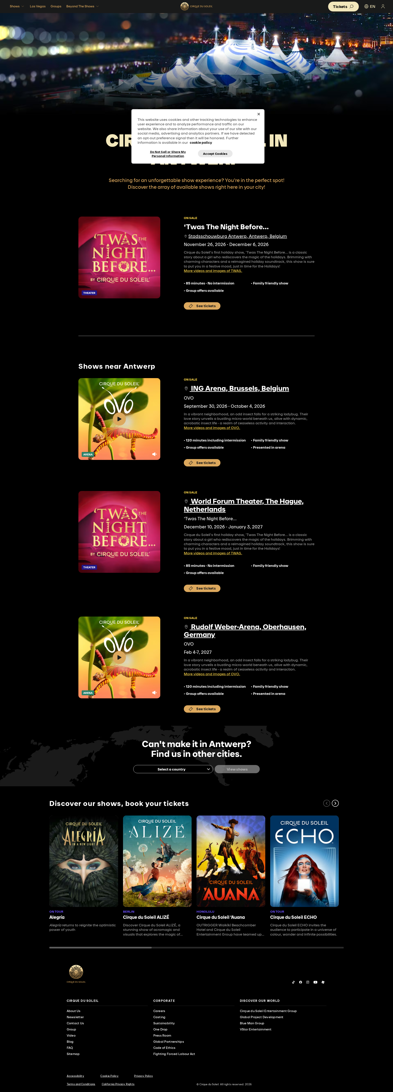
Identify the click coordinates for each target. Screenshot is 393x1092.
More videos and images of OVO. (212, 428)
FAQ (70, 1048)
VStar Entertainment (255, 1029)
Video (71, 1035)
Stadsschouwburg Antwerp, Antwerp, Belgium (237, 236)
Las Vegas (38, 6)
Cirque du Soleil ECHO (293, 917)
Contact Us (75, 1023)
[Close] (258, 114)
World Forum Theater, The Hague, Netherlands (244, 505)
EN (372, 6)
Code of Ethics (164, 1048)
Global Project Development (261, 1017)
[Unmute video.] (154, 454)
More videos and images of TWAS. (213, 271)
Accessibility (75, 1075)
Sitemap (73, 1054)
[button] (335, 803)
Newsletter (75, 1017)
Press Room (162, 1035)
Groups (56, 6)
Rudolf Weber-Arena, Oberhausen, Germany (245, 630)
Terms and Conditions (81, 1084)
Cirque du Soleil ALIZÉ (146, 917)
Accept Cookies (215, 154)
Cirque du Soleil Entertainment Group (268, 1011)
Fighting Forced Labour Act (174, 1054)
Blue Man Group (252, 1023)
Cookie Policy (109, 1075)
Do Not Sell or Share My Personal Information (168, 153)
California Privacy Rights (118, 1084)
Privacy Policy (143, 1075)
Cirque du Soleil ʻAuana (220, 917)
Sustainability (164, 1023)
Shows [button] (15, 6)
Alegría (56, 917)
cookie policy (201, 142)
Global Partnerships (168, 1042)
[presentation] (107, 1001)
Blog (70, 1042)
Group (71, 1029)
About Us (74, 1011)
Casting (159, 1017)
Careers (159, 1011)
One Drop (160, 1029)
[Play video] (119, 419)
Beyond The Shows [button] (80, 6)
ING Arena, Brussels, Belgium (239, 388)
